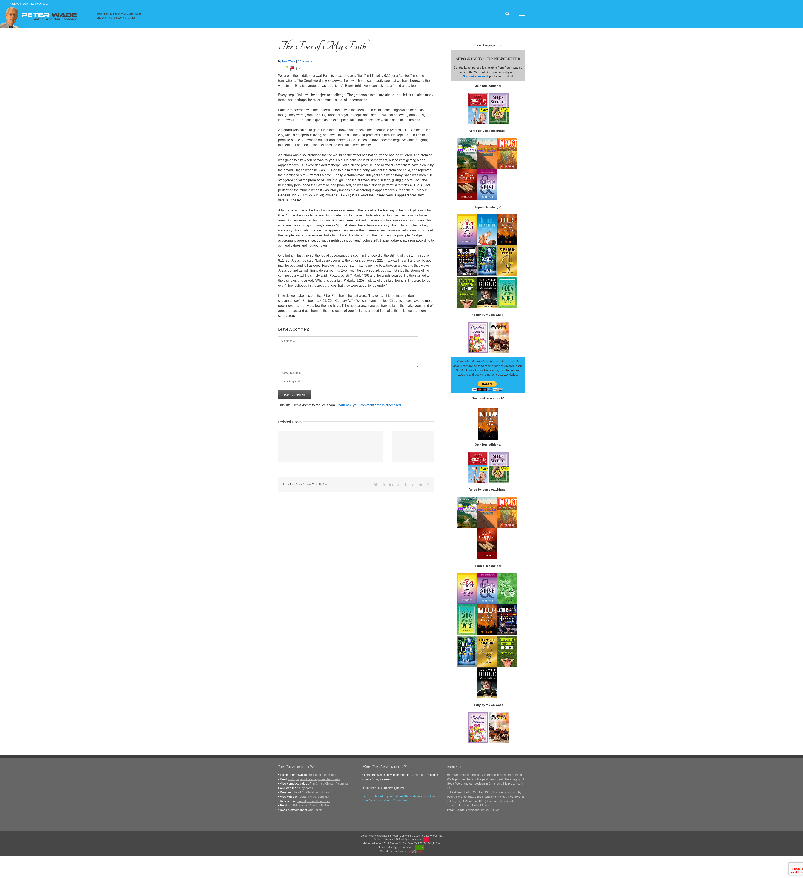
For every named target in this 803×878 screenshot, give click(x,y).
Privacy (298, 805)
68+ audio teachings (322, 774)
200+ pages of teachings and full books (314, 779)
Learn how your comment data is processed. (369, 405)
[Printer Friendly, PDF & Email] (292, 68)
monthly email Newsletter (313, 801)
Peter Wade (288, 61)
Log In (419, 847)
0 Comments (305, 61)
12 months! (417, 774)
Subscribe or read (475, 76)
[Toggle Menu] (522, 14)
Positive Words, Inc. (432, 835)
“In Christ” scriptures (315, 792)
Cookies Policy (319, 805)
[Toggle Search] (507, 14)
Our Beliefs (315, 810)
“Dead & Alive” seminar (313, 796)
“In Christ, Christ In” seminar (330, 783)
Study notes (305, 788)
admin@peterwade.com (400, 847)
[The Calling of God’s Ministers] (330, 446)
